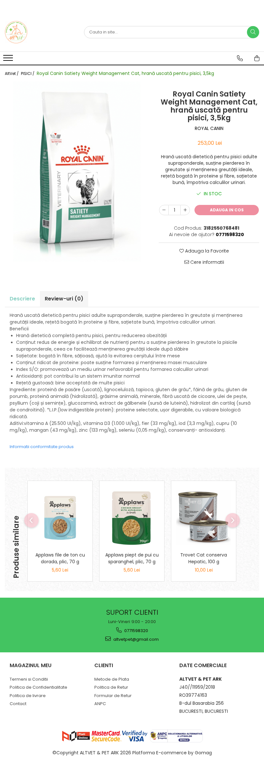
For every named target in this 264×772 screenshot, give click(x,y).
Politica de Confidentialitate (38, 687)
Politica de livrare (28, 696)
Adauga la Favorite (206, 251)
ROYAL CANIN (209, 128)
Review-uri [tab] (64, 298)
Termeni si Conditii (29, 679)
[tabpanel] (77, 171)
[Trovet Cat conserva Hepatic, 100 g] (203, 517)
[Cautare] (253, 32)
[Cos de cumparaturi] (257, 58)
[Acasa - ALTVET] (37, 32)
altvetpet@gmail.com (135, 639)
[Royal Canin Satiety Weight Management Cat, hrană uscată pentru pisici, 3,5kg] (77, 171)
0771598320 (135, 631)
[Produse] (8, 60)
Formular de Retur (113, 696)
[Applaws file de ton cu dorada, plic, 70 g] (60, 518)
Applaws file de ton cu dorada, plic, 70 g (60, 558)
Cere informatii (206, 262)
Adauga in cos (227, 210)
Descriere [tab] (22, 298)
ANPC (100, 704)
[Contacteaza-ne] (239, 58)
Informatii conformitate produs (42, 447)
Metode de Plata (111, 679)
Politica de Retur (111, 687)
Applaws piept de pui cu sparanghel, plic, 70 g (132, 558)
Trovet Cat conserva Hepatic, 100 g (203, 558)
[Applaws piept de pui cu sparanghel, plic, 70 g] (131, 517)
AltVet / (12, 73)
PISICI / (28, 73)
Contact (18, 704)
